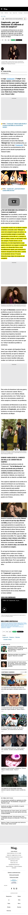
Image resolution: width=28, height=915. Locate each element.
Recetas (19, 907)
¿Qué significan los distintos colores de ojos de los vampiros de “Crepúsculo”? (12, 625)
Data (19, 900)
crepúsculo (5, 637)
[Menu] (2, 9)
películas (17, 637)
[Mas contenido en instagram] (16, 888)
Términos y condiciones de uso (14, 872)
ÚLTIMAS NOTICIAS (7, 798)
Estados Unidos (8, 639)
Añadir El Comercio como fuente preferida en (14, 18)
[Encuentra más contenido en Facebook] (2, 40)
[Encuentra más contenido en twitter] (5, 40)
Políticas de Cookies (14, 877)
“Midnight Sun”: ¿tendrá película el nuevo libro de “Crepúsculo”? (14, 624)
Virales (8, 907)
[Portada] (14, 850)
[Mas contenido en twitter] (14, 888)
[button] (4, 610)
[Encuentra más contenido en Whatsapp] (8, 40)
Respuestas (9, 896)
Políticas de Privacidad (14, 874)
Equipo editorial (14, 851)
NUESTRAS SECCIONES (14, 893)
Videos (19, 896)
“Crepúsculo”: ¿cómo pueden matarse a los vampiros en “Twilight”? (12, 627)
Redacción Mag (7, 71)
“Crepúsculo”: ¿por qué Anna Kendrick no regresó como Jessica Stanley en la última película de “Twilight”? (13, 623)
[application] (14, 605)
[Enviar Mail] (2, 71)
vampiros (11, 637)
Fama (9, 903)
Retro (19, 903)
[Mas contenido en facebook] (11, 888)
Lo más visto (5, 644)
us (8, 900)
